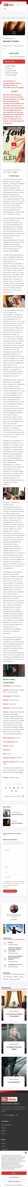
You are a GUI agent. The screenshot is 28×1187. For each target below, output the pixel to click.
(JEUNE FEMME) (11, 75)
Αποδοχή (14, 1173)
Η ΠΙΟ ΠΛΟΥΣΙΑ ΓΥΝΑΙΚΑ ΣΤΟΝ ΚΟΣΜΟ (14, 1015)
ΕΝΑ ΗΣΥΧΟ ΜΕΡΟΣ (17, 823)
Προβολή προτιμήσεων (14, 1181)
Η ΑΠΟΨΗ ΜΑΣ (11, 70)
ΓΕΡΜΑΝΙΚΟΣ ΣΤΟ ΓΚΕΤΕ (15, 964)
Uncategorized (8, 977)
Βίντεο (22, 977)
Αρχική (3, 18)
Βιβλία (16, 977)
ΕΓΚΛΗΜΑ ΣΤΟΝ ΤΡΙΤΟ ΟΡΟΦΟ (14, 1048)
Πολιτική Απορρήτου (18, 1185)
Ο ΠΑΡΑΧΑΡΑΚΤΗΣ (14, 1082)
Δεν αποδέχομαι (14, 1177)
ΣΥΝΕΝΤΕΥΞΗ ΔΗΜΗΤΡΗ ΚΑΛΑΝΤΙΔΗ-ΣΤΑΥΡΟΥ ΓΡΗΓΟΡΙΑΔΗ (15, 949)
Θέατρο (6, 979)
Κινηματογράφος (10, 18)
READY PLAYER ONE (17, 814)
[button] (26, 1152)
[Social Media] (17, 1115)
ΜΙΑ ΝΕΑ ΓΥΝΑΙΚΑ (12, 73)
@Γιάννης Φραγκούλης (14, 915)
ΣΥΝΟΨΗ (9, 68)
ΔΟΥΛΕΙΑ (10, 942)
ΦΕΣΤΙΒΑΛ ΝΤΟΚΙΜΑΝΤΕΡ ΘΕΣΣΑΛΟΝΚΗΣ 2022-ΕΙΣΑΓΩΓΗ (15, 958)
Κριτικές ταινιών (14, 777)
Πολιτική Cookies (8, 1185)
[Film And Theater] (9, 4)
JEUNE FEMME (10, 66)
